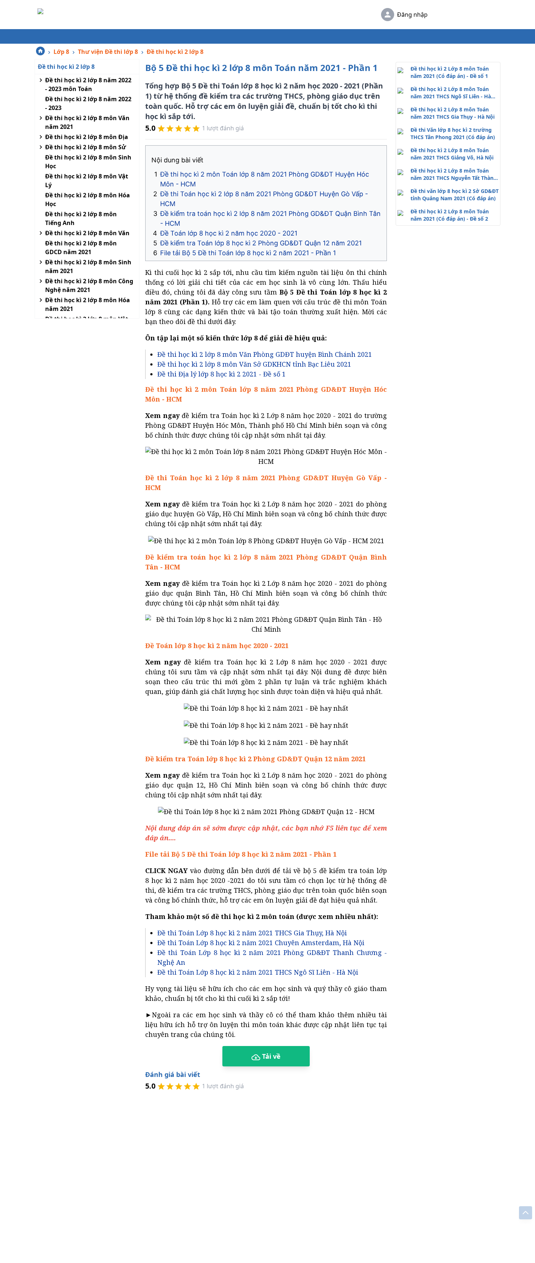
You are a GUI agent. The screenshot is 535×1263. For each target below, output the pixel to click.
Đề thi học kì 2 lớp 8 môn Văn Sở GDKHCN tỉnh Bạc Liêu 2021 (254, 364)
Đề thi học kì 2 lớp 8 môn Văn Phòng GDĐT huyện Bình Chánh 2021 (264, 354)
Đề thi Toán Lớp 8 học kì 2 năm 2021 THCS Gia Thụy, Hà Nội (252, 932)
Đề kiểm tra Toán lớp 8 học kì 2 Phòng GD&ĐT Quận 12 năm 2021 (261, 243)
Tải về (270, 1056)
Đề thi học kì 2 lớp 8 (175, 52)
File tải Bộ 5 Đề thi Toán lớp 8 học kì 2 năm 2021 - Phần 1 (248, 253)
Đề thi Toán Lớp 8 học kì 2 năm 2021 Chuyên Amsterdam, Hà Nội (260, 942)
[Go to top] (525, 1212)
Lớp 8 (61, 52)
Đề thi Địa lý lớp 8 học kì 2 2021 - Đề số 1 (221, 374)
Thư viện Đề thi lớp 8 (108, 52)
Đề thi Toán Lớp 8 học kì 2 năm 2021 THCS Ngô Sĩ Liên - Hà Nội (257, 972)
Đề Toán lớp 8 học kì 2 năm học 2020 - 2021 (228, 233)
